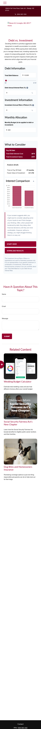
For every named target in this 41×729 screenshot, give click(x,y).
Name (4, 294)
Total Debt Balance (14, 75)
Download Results (15, 251)
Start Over (12, 244)
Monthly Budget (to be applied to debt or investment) (19, 123)
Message (5, 318)
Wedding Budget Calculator (17, 382)
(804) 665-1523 (21, 14)
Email (4, 306)
